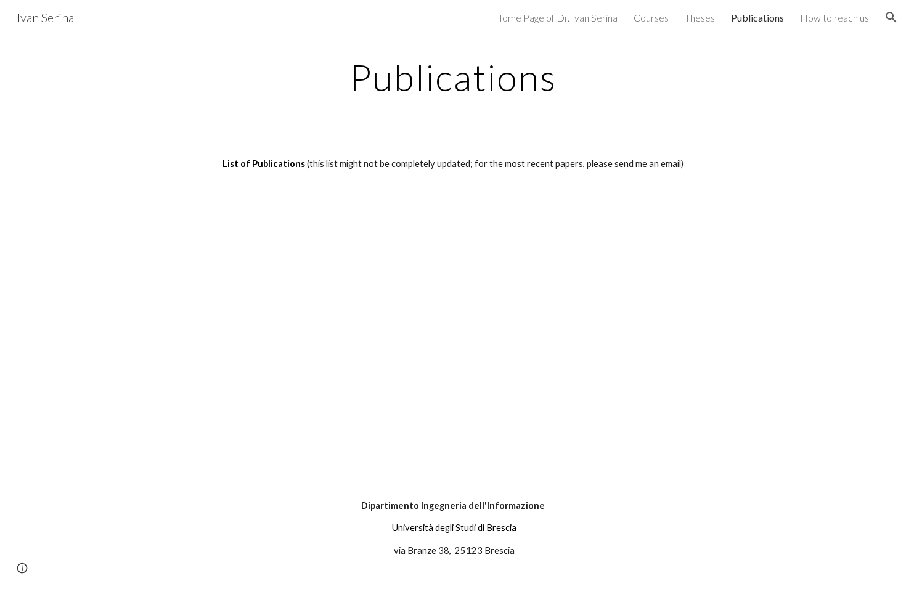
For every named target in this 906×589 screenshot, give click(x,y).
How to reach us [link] (834, 17)
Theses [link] (700, 17)
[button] (891, 17)
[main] (453, 77)
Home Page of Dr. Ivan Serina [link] (556, 17)
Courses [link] (651, 17)
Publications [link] (757, 17)
